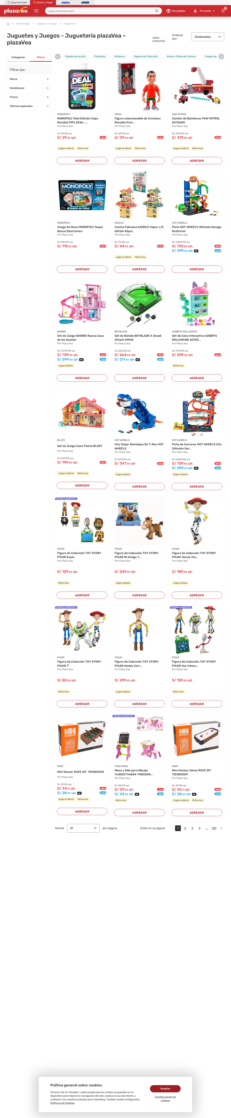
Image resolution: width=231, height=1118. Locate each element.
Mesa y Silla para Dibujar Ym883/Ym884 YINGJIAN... (134, 772)
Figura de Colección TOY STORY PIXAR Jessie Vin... (194, 555)
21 (71, 828)
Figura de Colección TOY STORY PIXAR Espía (79, 555)
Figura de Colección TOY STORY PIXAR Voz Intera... (194, 663)
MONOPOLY (63, 114)
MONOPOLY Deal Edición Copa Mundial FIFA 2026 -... (77, 120)
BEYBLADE (121, 331)
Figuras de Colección (146, 56)
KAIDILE (119, 222)
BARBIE (61, 331)
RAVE (60, 766)
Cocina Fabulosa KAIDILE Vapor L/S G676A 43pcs (139, 229)
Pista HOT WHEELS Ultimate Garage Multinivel (196, 229)
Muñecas (119, 56)
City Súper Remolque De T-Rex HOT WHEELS (139, 446)
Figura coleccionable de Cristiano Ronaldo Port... (138, 120)
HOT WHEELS (179, 222)
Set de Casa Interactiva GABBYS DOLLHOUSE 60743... (194, 337)
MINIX (118, 114)
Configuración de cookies (165, 1098)
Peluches (100, 56)
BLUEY (61, 440)
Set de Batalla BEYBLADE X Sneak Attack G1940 (138, 337)
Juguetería (70, 23)
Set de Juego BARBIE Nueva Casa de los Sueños (80, 337)
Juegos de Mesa (214, 56)
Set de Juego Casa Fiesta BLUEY (80, 446)
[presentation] (58, 56)
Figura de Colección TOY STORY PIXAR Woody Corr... (137, 663)
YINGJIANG (121, 766)
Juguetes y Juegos (47, 23)
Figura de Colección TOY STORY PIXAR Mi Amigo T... (137, 555)
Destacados (203, 36)
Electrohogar (23, 23)
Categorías (18, 57)
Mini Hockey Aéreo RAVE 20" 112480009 (192, 772)
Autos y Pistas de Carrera (181, 56)
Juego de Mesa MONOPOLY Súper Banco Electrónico (80, 229)
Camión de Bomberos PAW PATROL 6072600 (196, 120)
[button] (157, 11)
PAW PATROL (179, 114)
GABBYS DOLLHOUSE (184, 331)
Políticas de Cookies (62, 1103)
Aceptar (165, 1088)
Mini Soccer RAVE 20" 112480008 (80, 772)
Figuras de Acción (75, 56)
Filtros (41, 57)
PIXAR (60, 548)
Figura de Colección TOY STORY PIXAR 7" (79, 663)
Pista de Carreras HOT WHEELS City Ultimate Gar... (197, 446)
